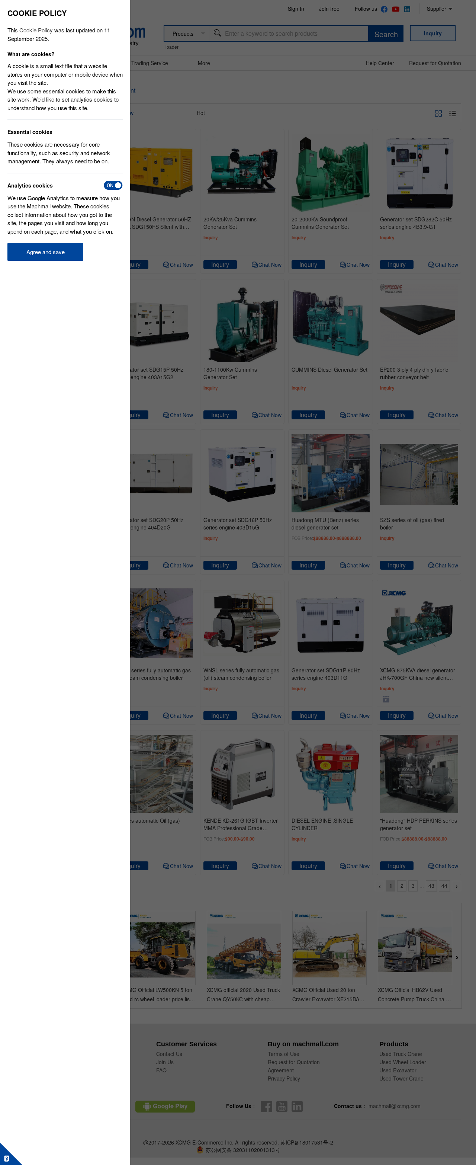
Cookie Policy (36, 30)
